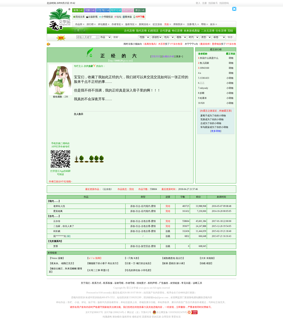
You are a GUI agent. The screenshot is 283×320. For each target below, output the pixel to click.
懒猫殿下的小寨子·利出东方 (103, 263)
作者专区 (116, 24)
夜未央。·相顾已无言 (62, 263)
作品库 (78, 24)
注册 (204, 3)
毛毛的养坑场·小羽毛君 (138, 270)
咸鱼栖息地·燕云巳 (173, 258)
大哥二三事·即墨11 (98, 270)
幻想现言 (153, 30)
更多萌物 (215, 131)
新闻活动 (143, 24)
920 (202, 103)
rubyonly (204, 88)
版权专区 (130, 24)
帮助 (203, 24)
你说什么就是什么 (209, 58)
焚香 (55, 246)
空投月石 (155, 56)
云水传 (56, 221)
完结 (230, 30)
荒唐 (202, 119)
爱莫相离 (58, 211)
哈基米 (203, 98)
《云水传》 (107, 189)
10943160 (204, 68)
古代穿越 (165, 30)
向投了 (149, 44)
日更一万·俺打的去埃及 (138, 263)
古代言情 (129, 30)
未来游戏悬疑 (192, 30)
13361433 (204, 78)
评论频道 (102, 24)
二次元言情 (207, 30)
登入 (198, 3)
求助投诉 (178, 24)
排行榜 (90, 24)
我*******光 (61, 236)
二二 (202, 83)
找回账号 (213, 3)
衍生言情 (221, 30)
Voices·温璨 (57, 258)
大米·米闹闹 (207, 258)
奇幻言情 (177, 30)
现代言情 (141, 30)
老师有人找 (59, 206)
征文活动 (157, 24)
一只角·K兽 (132, 258)
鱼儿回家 (204, 63)
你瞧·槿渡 (206, 263)
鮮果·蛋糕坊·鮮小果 (173, 263)
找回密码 (224, 3)
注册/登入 (192, 24)
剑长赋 (56, 231)
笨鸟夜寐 (205, 127)
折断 (202, 93)
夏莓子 (203, 115)
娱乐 (212, 24)
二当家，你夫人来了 (63, 226)
